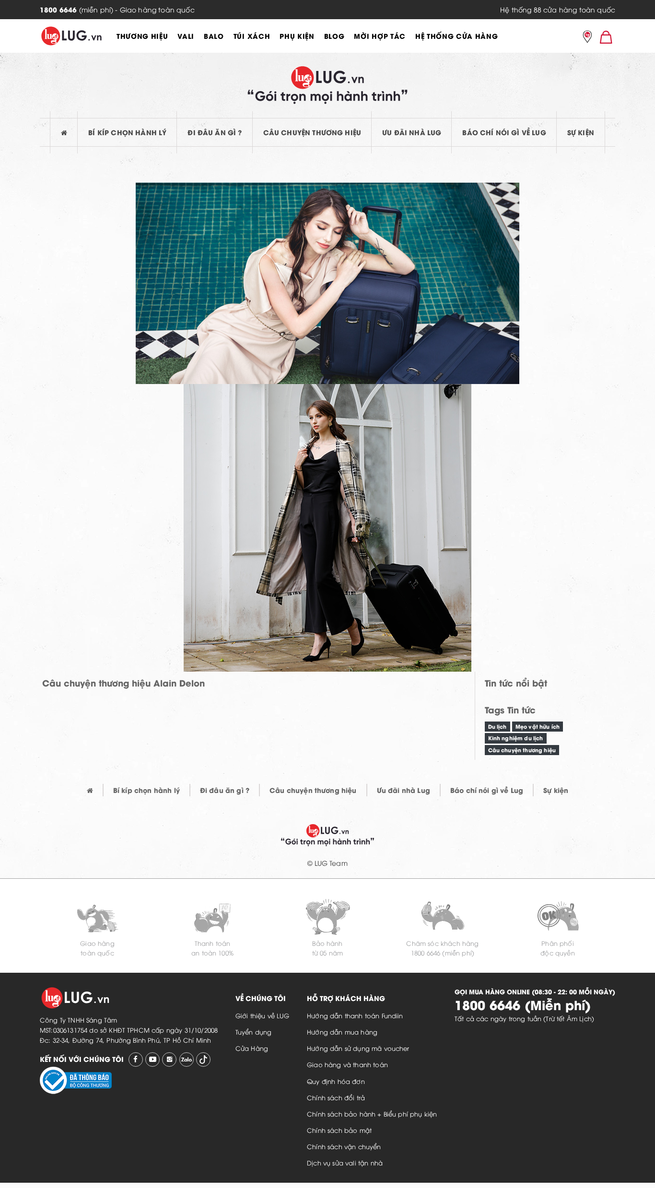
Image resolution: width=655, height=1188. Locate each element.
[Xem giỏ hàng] (606, 36)
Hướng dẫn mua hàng (342, 1031)
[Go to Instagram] (169, 1059)
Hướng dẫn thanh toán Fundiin (355, 1015)
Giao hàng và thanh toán (347, 1064)
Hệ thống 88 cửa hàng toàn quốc (557, 9)
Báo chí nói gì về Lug (504, 132)
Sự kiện (580, 132)
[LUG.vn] (71, 36)
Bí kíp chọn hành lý (127, 132)
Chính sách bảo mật (339, 1130)
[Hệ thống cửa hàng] (587, 37)
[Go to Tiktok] (203, 1059)
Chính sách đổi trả (336, 1097)
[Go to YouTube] (152, 1059)
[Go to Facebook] (136, 1059)
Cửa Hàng (251, 1048)
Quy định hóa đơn (336, 1081)
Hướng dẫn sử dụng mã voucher (358, 1048)
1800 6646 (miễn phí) (442, 952)
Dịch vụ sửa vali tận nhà (345, 1162)
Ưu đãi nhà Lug (411, 132)
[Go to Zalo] (186, 1059)
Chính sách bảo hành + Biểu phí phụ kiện (372, 1113)
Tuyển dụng (253, 1031)
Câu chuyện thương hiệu (312, 132)
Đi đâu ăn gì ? (214, 132)
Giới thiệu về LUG (262, 1015)
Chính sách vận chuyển (344, 1146)
